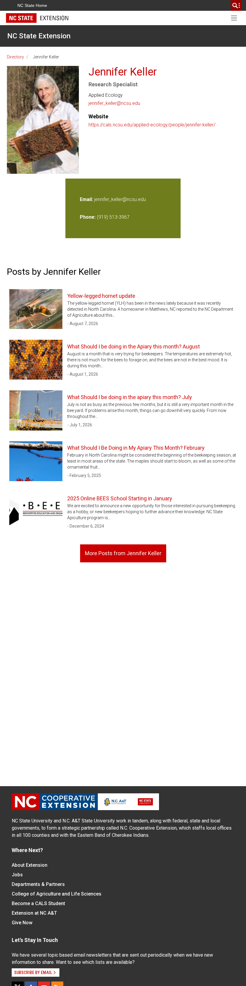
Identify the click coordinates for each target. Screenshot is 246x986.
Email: (87, 199)
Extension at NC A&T (34, 913)
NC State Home (32, 5)
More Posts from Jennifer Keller (123, 553)
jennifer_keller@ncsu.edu (114, 103)
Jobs (17, 875)
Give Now (22, 922)
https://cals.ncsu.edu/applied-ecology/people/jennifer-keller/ (151, 125)
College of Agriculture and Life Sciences (56, 894)
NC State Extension (38, 36)
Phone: (88, 217)
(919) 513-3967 (113, 217)
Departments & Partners (38, 884)
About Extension (29, 865)
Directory (15, 57)
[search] (236, 5)
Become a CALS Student (38, 903)
